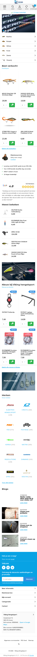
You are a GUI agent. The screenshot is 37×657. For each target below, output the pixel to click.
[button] (3, 30)
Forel (8, 51)
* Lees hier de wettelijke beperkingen (12, 582)
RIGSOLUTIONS (10, 460)
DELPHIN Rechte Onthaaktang (16, 211)
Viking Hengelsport (20, 651)
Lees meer (24, 503)
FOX (10, 430)
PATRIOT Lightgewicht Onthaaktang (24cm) (27, 313)
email (12, 559)
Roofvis (9, 37)
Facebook (4, 567)
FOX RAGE (27, 430)
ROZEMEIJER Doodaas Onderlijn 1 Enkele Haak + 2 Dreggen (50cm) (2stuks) (28, 352)
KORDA (10, 445)
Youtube (12, 567)
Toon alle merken (7, 483)
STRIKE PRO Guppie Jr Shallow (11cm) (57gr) (9, 132)
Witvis (8, 46)
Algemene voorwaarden (11, 640)
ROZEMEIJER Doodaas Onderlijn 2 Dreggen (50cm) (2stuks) (9, 351)
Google (32, 655)
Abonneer (29, 579)
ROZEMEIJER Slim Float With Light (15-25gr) (18, 221)
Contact (13, 159)
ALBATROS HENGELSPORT (10, 412)
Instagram (8, 567)
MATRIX (27, 445)
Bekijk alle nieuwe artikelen (11, 367)
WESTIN (27, 477)
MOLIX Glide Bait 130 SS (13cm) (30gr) (9, 94)
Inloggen (19, 9)
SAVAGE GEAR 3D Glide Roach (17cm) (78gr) (19, 253)
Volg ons (5, 563)
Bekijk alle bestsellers (9, 148)
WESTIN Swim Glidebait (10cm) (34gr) (19, 242)
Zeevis (8, 55)
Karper (8, 41)
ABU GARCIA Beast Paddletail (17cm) (27, 132)
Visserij (9, 60)
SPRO (10, 477)
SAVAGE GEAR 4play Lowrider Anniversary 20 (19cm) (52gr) (28, 95)
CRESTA (27, 410)
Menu (4, 9)
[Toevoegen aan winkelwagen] (12, 105)
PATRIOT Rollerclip (8, 312)
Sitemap (31, 640)
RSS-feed (24, 640)
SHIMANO (27, 459)
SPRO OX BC (15, 232)
